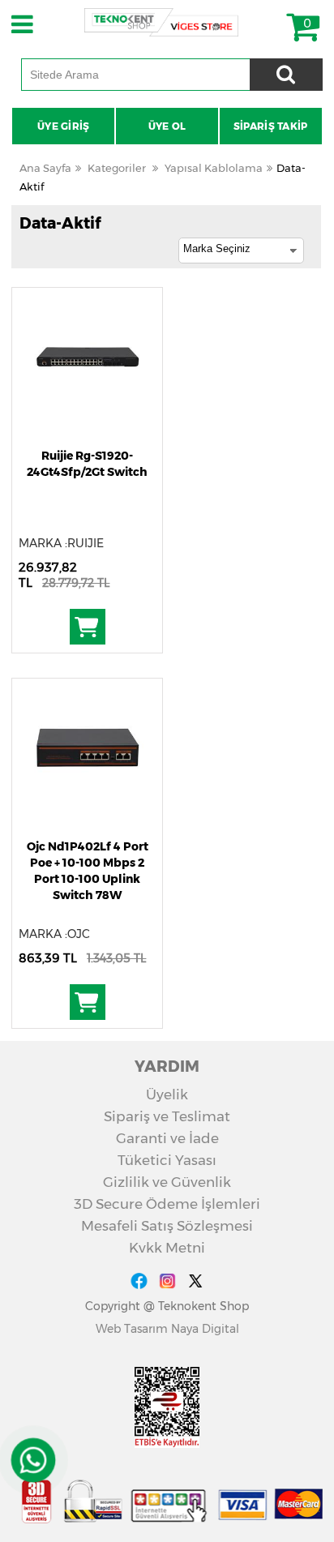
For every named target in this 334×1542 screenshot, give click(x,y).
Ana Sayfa (45, 167)
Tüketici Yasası (167, 1160)
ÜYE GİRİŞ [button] (63, 126)
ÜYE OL (167, 126)
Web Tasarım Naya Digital (167, 1328)
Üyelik (167, 1094)
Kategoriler (117, 167)
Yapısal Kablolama (214, 167)
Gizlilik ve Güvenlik (167, 1182)
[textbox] (135, 74)
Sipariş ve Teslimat (167, 1116)
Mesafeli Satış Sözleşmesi (167, 1226)
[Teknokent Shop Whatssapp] (33, 1459)
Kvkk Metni (167, 1248)
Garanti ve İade (167, 1138)
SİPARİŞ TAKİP (270, 126)
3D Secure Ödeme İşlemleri (167, 1204)
